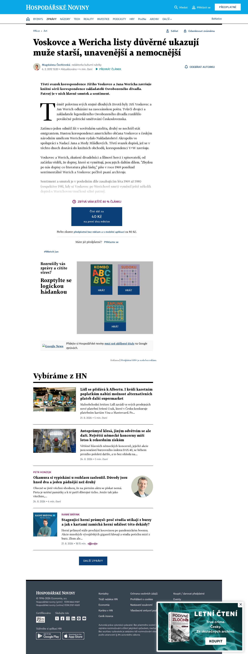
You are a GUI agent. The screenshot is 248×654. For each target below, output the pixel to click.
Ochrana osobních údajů (144, 594)
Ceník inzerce (106, 616)
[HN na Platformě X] (57, 618)
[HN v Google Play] (48, 635)
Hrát (101, 290)
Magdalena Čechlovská (56, 64)
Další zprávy (93, 560)
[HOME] (28, 19)
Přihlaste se (111, 241)
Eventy (177, 599)
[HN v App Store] (73, 635)
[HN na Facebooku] (62, 618)
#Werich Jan (51, 251)
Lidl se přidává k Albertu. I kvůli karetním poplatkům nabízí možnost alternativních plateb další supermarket (116, 394)
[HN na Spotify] (79, 618)
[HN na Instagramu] (68, 618)
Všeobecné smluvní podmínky (146, 610)
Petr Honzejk (42, 472)
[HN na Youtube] (84, 618)
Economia (104, 605)
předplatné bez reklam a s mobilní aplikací (99, 231)
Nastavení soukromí (141, 605)
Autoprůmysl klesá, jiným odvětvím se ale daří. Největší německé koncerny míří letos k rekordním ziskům (115, 436)
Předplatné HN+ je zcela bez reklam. (139, 360)
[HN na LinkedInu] (73, 618)
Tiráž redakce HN (108, 599)
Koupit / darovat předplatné (188, 594)
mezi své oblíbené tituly (119, 343)
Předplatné (227, 7)
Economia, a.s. (59, 598)
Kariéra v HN (106, 610)
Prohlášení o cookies (141, 599)
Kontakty (104, 594)
